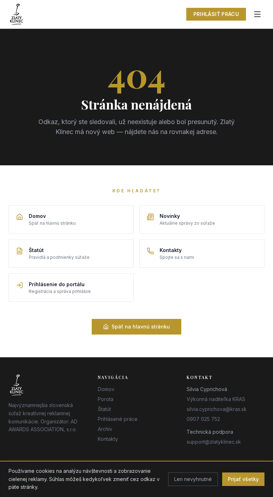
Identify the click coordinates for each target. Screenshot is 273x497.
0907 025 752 (203, 419)
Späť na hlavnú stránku (141, 327)
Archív (105, 429)
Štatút (104, 409)
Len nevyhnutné (193, 479)
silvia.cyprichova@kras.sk (217, 409)
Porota (105, 399)
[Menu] (257, 14)
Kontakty (108, 439)
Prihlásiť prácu (216, 14)
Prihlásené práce (118, 419)
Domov (106, 389)
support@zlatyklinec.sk (214, 442)
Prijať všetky (243, 479)
